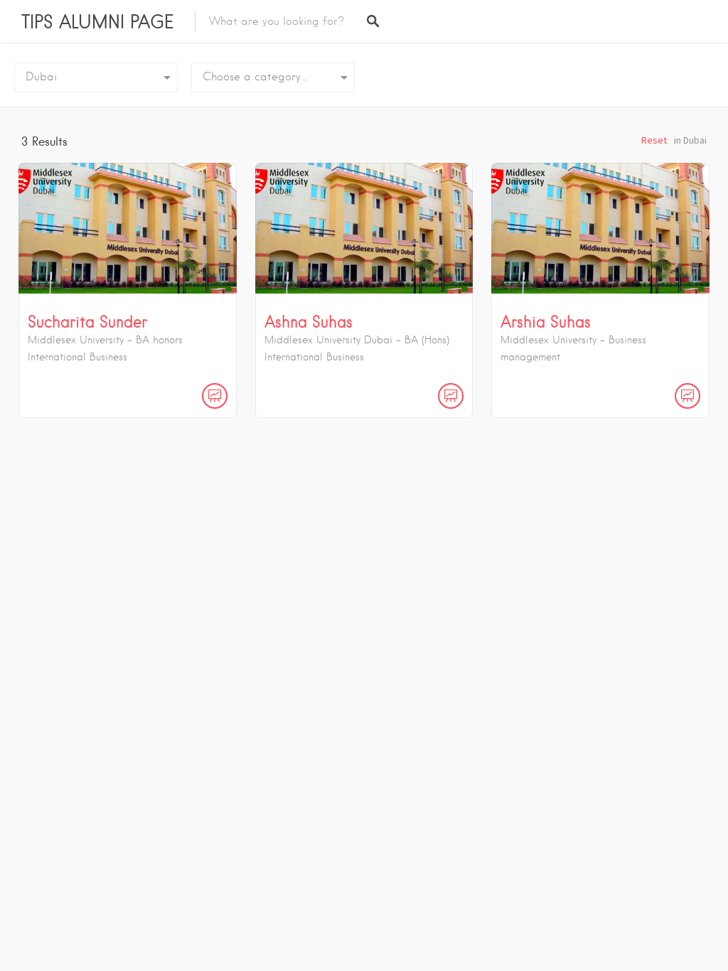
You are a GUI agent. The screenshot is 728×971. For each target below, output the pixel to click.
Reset (654, 140)
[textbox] (273, 77)
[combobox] (273, 77)
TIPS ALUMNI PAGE (97, 21)
